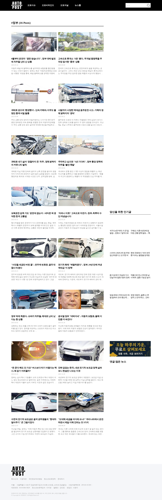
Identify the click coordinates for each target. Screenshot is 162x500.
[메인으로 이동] (16, 8)
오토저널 (64, 5)
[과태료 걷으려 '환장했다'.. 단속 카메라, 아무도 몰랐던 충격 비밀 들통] (34, 104)
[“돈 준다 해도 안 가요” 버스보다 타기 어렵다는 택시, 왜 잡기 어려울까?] (34, 361)
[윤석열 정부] (81, 310)
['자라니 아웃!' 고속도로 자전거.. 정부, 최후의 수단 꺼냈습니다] (81, 207)
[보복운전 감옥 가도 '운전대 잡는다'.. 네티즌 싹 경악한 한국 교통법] (34, 207)
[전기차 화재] (81, 258)
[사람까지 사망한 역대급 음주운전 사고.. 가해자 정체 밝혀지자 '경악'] (81, 104)
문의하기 (61, 479)
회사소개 (14, 479)
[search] (148, 5)
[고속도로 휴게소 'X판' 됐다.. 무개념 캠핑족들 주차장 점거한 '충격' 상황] (81, 52)
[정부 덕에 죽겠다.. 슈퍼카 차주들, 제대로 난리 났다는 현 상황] (34, 310)
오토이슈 (31, 5)
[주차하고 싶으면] (81, 155)
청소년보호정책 (50, 479)
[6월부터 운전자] (34, 52)
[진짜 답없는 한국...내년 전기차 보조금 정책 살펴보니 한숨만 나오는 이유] (81, 361)
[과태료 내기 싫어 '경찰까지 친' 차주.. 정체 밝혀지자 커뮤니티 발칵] (34, 155)
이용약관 (23, 479)
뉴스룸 (78, 5)
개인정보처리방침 (35, 479)
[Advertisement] (130, 321)
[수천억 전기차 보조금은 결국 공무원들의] (34, 413)
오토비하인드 (48, 5)
